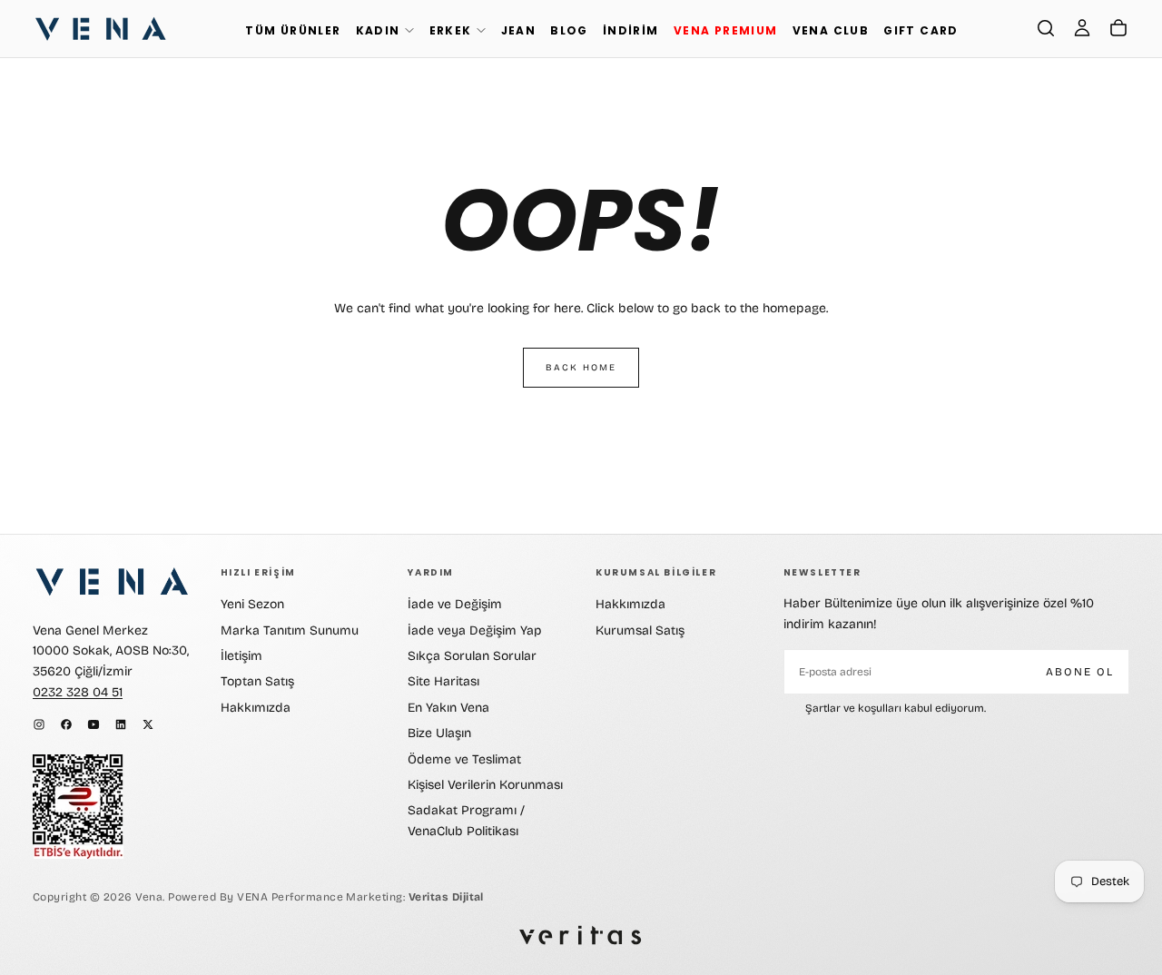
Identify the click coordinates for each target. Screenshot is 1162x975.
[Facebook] (66, 724)
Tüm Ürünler (292, 30)
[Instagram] (39, 724)
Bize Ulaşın (439, 733)
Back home (581, 367)
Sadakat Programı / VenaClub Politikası (466, 820)
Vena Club (831, 30)
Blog (569, 30)
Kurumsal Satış (640, 630)
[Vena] (112, 581)
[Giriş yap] (1082, 28)
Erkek (450, 30)
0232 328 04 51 (78, 692)
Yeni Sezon (252, 604)
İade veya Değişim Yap (475, 630)
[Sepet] (1118, 28)
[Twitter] (148, 724)
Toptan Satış (257, 681)
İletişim (241, 656)
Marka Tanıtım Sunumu (290, 630)
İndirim (631, 30)
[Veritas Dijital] (581, 936)
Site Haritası (443, 681)
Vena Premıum (726, 30)
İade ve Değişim (455, 604)
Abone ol (1080, 671)
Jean (519, 30)
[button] (1046, 28)
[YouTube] (93, 724)
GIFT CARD (921, 30)
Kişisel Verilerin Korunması (485, 785)
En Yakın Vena (448, 707)
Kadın (378, 30)
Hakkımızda (255, 707)
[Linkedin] (120, 724)
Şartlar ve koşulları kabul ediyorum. (895, 708)
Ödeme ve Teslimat (464, 759)
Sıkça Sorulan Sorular (472, 656)
